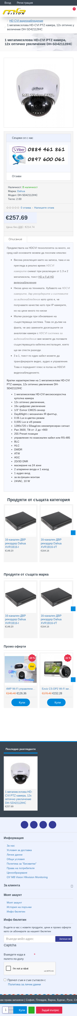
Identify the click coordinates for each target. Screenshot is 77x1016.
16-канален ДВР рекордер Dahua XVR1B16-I (15, 543)
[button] (3, 532)
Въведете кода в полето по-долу (14, 956)
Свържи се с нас (22, 137)
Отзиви (16, 176)
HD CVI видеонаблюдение (26, 20)
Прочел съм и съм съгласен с (26, 982)
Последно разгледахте (21, 748)
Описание (15, 239)
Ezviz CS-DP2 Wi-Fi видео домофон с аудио (57, 688)
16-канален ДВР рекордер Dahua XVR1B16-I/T (51, 543)
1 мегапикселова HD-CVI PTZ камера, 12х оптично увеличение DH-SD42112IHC (18, 797)
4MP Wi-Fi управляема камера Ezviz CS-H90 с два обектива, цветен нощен (21, 688)
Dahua (21, 191)
